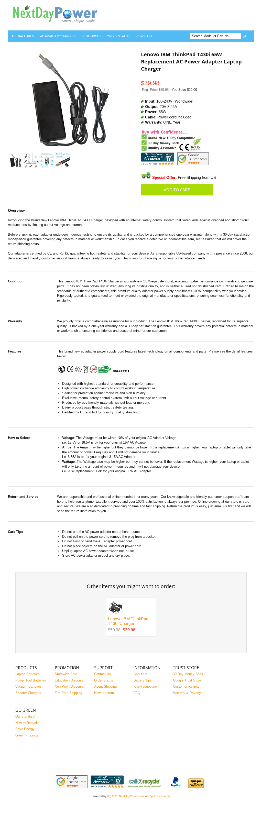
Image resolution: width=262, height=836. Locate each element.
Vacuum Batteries (28, 686)
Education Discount (69, 680)
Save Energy (25, 729)
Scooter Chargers (28, 693)
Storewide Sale (66, 674)
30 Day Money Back (188, 674)
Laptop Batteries (27, 674)
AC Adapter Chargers (58, 36)
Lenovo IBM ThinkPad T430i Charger (128, 621)
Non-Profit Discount (69, 686)
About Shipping (105, 686)
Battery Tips (143, 680)
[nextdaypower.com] (59, 26)
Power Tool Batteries (30, 680)
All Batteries (23, 36)
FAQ (137, 693)
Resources (91, 36)
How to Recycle (27, 723)
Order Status (118, 36)
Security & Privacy (187, 693)
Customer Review (186, 686)
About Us (140, 674)
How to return (104, 693)
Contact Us (102, 674)
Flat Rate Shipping (68, 693)
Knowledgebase (145, 686)
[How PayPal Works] (175, 787)
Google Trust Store (187, 680)
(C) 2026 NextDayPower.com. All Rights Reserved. (138, 796)
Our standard (25, 716)
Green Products (27, 735)
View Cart (144, 36)
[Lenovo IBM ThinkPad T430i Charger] (115, 614)
